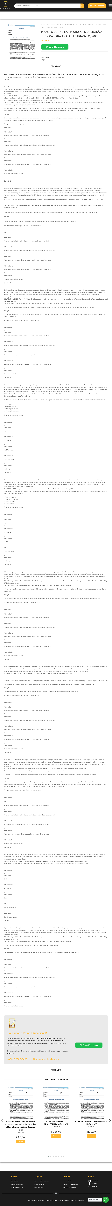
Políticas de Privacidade (70, 1184)
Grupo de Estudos (17, 1187)
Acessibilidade (39, 1184)
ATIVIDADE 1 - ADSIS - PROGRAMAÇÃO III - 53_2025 (91, 1122)
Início (43, 25)
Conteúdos (51, 25)
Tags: (43, 60)
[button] (97, 5)
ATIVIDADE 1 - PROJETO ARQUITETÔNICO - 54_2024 (56, 1122)
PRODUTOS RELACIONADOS (56, 1080)
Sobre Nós (14, 1181)
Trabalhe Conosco (17, 1184)
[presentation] (2, 1120)
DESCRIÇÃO (56, 66)
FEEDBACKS (56, 1070)
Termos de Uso (67, 1181)
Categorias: (45, 57)
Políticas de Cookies (69, 1187)
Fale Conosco (38, 1187)
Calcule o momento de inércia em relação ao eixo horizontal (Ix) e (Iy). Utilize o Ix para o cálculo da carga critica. (20, 1125)
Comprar (20, 1141)
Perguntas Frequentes (41, 1181)
